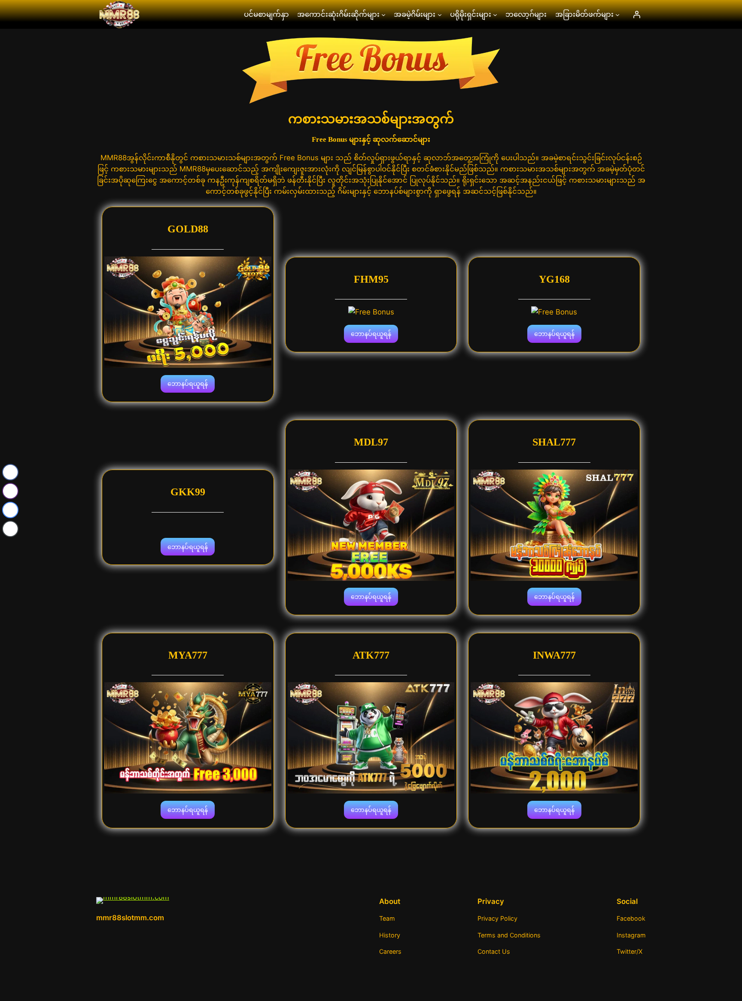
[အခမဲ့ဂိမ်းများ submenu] (440, 14)
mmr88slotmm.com (130, 917)
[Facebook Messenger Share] (10, 510)
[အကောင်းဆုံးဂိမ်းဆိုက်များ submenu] (383, 14)
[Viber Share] (10, 491)
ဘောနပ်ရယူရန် (187, 383)
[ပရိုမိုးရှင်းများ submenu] (495, 14)
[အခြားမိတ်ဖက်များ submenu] (617, 14)
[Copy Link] (10, 529)
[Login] (637, 14)
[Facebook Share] (10, 472)
